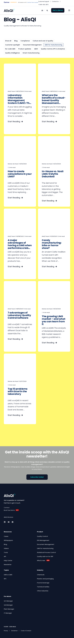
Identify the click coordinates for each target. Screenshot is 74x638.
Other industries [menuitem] (42, 591)
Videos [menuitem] (6, 548)
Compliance (25, 41)
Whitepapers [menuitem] (8, 540)
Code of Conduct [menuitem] (26, 630)
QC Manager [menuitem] (8, 601)
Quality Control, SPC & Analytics (53, 49)
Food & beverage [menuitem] (43, 583)
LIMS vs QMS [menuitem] (8, 575)
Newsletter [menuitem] (7, 565)
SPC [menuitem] (5, 579)
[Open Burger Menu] (69, 10)
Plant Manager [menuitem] (9, 609)
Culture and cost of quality (43, 41)
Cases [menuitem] (6, 536)
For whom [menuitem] (7, 596)
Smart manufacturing (31, 53)
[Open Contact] (42, 10)
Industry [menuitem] (40, 570)
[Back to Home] (9, 10)
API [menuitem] (5, 556)
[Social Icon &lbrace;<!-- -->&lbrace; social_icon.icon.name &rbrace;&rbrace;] (5, 522)
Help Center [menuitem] (8, 560)
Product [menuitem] (40, 532)
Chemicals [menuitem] (40, 575)
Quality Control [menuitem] (42, 536)
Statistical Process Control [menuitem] (46, 552)
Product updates (24, 49)
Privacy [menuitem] (6, 630)
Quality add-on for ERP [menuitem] (45, 556)
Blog (16, 41)
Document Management (32, 45)
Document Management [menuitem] (45, 544)
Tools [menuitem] (6, 552)
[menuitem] (43, 1)
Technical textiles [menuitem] (43, 587)
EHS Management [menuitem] (43, 540)
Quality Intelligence (12, 53)
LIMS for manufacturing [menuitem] (45, 548)
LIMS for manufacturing (53, 45)
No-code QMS (10, 49)
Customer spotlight (12, 45)
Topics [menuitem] (6, 570)
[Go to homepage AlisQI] (9, 495)
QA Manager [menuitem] (8, 605)
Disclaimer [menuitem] (14, 630)
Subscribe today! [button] (37, 477)
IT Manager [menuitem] (8, 613)
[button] (37, 635)
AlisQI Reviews (8, 517)
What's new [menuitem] (43, 560)
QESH (36, 49)
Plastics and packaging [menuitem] (45, 579)
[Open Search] (47, 10)
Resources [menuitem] (8, 532)
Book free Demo (9, 510)
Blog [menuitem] (5, 544)
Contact (7, 508)
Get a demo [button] (58, 10)
